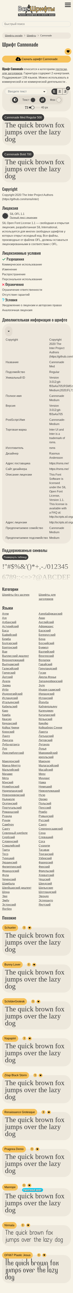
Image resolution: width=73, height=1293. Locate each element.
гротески (61, 69)
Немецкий (45, 786)
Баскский (45, 630)
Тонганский (46, 854)
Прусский (45, 807)
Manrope (10, 1187)
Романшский (10, 811)
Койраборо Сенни (50, 727)
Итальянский (10, 702)
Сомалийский (11, 845)
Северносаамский (51, 828)
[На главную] (36, 11)
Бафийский (9, 634)
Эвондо (44, 896)
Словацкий (46, 837)
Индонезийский (12, 693)
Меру (42, 773)
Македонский (10, 761)
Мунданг (44, 778)
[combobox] (36, 24)
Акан (42, 617)
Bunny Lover (12, 964)
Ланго (6, 736)
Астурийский (10, 626)
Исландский (10, 698)
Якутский (44, 904)
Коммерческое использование (22, 264)
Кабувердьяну (48, 706)
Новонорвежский (13, 795)
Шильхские (46, 887)
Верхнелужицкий (13, 660)
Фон (52, 99)
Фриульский (46, 870)
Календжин (46, 710)
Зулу (42, 685)
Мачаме (7, 773)
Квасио (7, 719)
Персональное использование (22, 279)
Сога (42, 841)
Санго (43, 824)
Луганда (44, 744)
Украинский (9, 862)
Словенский (10, 841)
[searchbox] (35, 24)
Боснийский (46, 643)
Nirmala (9, 1225)
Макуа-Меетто (11, 765)
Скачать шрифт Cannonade (39, 59)
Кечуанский (9, 723)
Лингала (7, 740)
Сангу (6, 828)
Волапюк (44, 660)
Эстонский (9, 904)
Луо (4, 748)
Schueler (10, 927)
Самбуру (8, 824)
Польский (45, 803)
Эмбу (5, 900)
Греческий (8, 672)
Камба (6, 714)
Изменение (9, 269)
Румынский (46, 816)
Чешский (44, 879)
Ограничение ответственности (22, 289)
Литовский (45, 740)
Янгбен (7, 908)
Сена (42, 832)
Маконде (44, 761)
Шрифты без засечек (15, 594)
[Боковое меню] (68, 5)
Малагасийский (49, 765)
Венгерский (46, 655)
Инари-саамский (49, 689)
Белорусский (47, 634)
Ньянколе (8, 799)
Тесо (5, 854)
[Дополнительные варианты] (44, 92)
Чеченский (9, 879)
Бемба (6, 639)
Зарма (6, 685)
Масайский (46, 769)
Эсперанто (46, 900)
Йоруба (44, 702)
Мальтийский (10, 769)
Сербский (8, 837)
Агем (5, 613)
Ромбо (43, 811)
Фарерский (46, 862)
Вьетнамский (10, 664)
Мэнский (7, 782)
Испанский (46, 698)
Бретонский (9, 647)
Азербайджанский (50, 613)
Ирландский (46, 693)
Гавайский (45, 664)
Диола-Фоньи (47, 676)
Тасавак (44, 849)
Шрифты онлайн (14, 35)
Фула (5, 875)
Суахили (44, 845)
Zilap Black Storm (15, 1075)
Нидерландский (12, 790)
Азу (4, 617)
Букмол (43, 647)
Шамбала (8, 883)
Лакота (43, 731)
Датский (7, 676)
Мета (5, 778)
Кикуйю (43, 723)
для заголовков (12, 73)
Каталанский (47, 714)
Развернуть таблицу (15, 557)
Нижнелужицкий (49, 790)
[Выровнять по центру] (60, 92)
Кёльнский (45, 719)
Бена (42, 639)
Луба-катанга (10, 744)
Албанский (9, 622)
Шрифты (31, 35)
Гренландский (48, 668)
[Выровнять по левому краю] (54, 92)
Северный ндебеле (15, 832)
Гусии (42, 672)
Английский (46, 622)
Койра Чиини (10, 727)
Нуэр (42, 795)
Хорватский (46, 875)
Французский (10, 870)
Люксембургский (13, 752)
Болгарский (9, 643)
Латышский (46, 736)
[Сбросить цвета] (15, 100)
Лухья (42, 748)
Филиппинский (11, 866)
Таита (6, 849)
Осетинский (9, 803)
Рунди (6, 820)
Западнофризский (51, 681)
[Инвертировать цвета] (42, 100)
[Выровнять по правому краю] (65, 92)
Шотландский (47, 892)
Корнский (8, 731)
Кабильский (9, 706)
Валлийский (46, 651)
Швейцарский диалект (16, 887)
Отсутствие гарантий (16, 294)
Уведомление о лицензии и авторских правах (32, 305)
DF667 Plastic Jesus (17, 1255)
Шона (6, 892)
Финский (44, 866)
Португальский (12, 807)
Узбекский (45, 858)
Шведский (45, 883)
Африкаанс (46, 626)
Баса (5, 630)
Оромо (43, 799)
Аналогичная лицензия (17, 310)
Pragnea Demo (14, 1149)
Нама (42, 782)
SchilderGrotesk (14, 1001)
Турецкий (8, 858)
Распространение (14, 274)
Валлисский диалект (15, 655)
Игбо (5, 689)
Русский (44, 820)
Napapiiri (10, 1038)
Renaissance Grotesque (19, 1112)
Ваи (4, 651)
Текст (25, 99)
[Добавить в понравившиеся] (68, 51)
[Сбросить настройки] (68, 88)
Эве (4, 896)
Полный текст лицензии (23, 217)
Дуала (6, 681)
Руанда (7, 816)
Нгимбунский (10, 786)
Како (5, 710)
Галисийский (10, 668)
